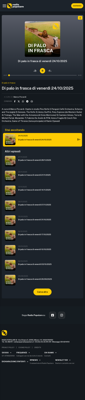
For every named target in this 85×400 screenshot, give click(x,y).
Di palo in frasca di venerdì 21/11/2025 (34, 175)
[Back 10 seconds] (35, 70)
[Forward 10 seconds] (50, 70)
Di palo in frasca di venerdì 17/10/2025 (34, 234)
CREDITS (37, 347)
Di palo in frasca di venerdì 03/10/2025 (35, 264)
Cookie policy (24, 347)
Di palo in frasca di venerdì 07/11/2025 (34, 205)
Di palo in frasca (8, 83)
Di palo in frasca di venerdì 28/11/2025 (34, 160)
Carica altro (42, 292)
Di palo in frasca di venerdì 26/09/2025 (35, 279)
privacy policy (8, 347)
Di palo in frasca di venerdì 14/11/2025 (34, 190)
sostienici (77, 6)
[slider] (9, 75)
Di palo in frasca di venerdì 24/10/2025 (34, 140)
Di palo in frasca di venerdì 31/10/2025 (34, 220)
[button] (4, 5)
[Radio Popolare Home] (15, 5)
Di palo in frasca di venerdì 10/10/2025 (34, 249)
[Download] (80, 18)
